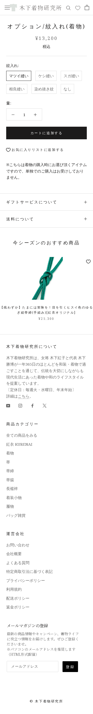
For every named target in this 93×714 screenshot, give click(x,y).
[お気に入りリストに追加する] (88, 262)
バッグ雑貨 (16, 515)
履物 (10, 506)
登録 (70, 666)
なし (67, 88)
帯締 (10, 470)
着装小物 (14, 497)
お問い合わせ (17, 544)
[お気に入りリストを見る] (77, 7)
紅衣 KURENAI (19, 444)
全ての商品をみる (21, 435)
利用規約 (14, 589)
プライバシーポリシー (25, 580)
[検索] (68, 7)
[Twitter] (45, 405)
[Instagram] (20, 405)
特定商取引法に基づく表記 (29, 571)
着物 (10, 452)
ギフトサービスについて (31, 201)
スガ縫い (71, 75)
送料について (20, 218)
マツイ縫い (18, 75)
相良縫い (17, 88)
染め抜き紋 (44, 88)
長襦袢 (12, 488)
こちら (23, 396)
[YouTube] (8, 405)
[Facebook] (32, 405)
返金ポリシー (17, 606)
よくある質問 (17, 562)
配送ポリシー (17, 598)
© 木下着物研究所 (46, 701)
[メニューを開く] (7, 7)
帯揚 (10, 479)
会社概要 (14, 553)
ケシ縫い (46, 75)
